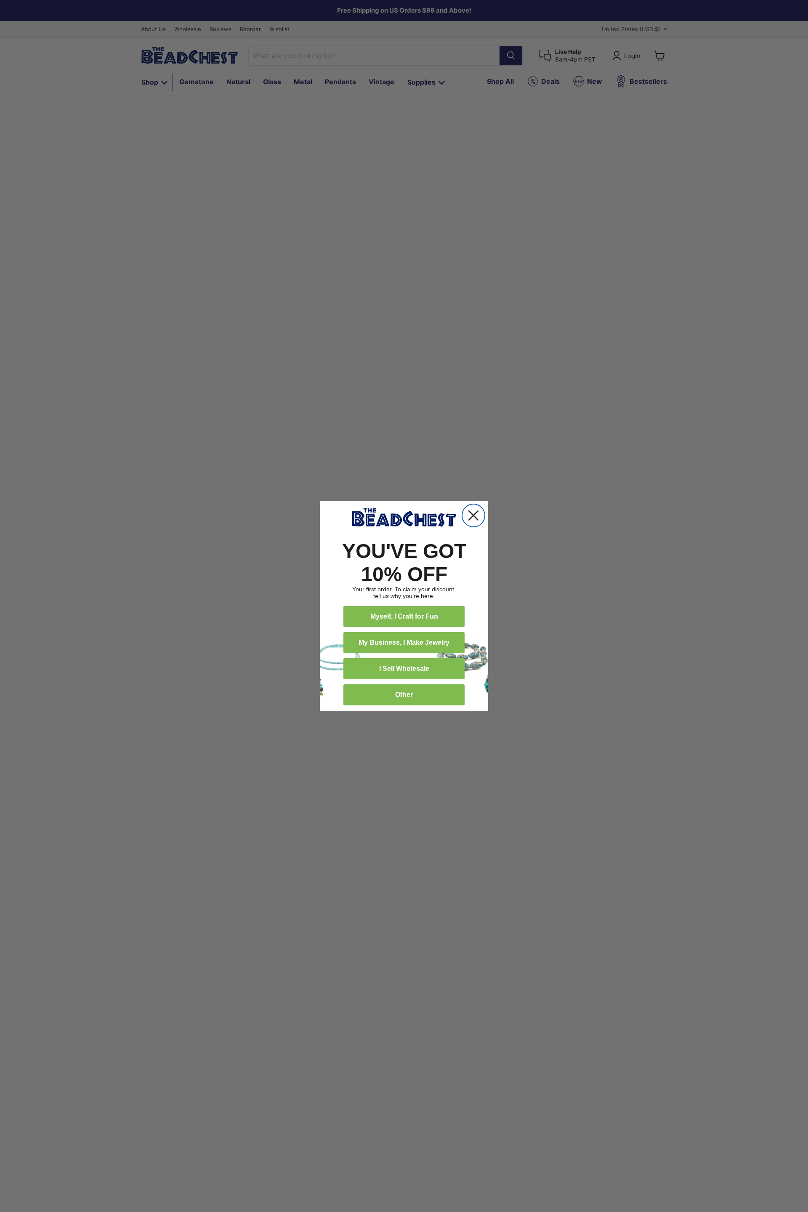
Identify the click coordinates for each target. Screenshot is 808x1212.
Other (404, 694)
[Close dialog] (473, 515)
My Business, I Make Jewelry (404, 642)
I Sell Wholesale (404, 668)
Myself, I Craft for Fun (404, 616)
